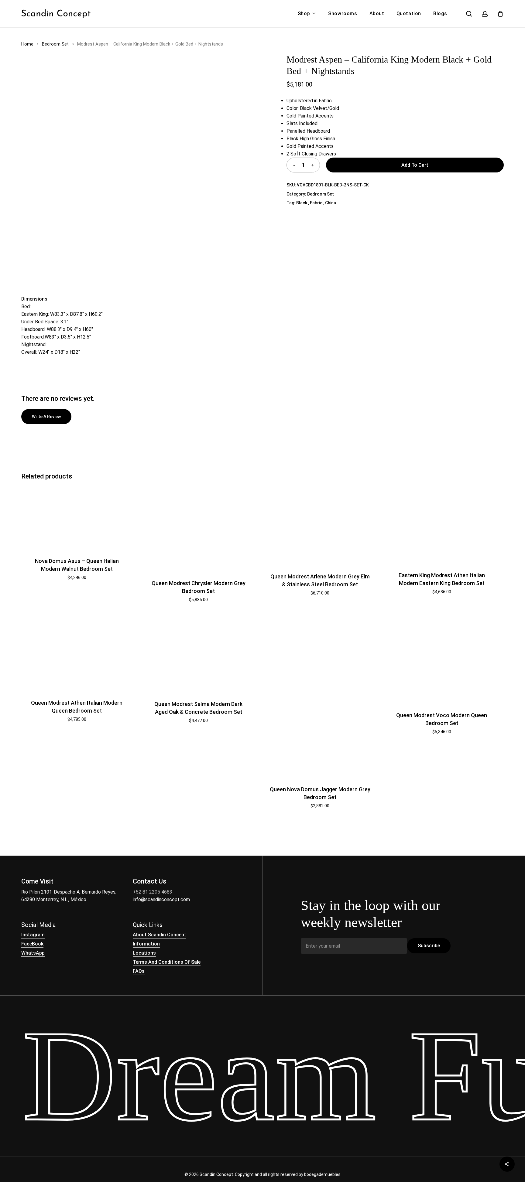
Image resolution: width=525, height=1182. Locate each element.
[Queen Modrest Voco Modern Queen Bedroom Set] (441, 659)
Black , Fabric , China (316, 202)
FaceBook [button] (32, 944)
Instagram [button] (33, 935)
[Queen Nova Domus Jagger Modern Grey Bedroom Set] (320, 696)
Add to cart (414, 165)
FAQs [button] (139, 971)
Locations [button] (144, 953)
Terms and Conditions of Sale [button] (167, 962)
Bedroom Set (55, 44)
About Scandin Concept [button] (159, 935)
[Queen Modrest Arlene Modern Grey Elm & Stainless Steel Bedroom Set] (320, 526)
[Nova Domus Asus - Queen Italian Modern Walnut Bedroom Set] (76, 518)
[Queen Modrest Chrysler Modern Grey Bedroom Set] (198, 529)
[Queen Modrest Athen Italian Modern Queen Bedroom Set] (76, 653)
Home (27, 44)
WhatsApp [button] (33, 953)
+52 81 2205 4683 (152, 892)
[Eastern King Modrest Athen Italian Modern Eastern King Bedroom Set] (441, 525)
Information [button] (146, 944)
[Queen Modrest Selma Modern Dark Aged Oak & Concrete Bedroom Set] (198, 654)
